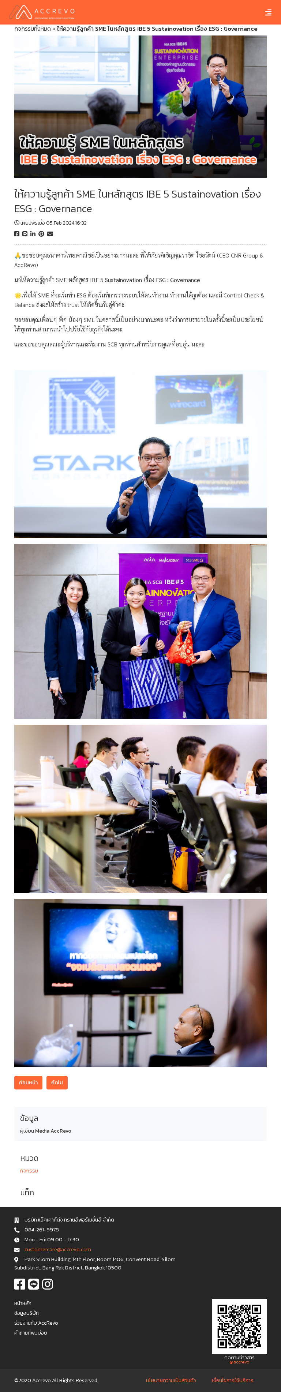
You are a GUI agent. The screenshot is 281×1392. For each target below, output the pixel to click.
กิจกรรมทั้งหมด (32, 28)
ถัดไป (57, 1082)
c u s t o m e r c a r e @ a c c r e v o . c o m (58, 1249)
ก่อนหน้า (28, 1082)
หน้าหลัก (22, 1303)
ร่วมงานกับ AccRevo (36, 1323)
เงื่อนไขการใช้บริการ (233, 1380)
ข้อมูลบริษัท (26, 1313)
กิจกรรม (29, 1171)
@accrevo (239, 1361)
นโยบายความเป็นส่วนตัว (171, 1380)
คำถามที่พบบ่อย (30, 1333)
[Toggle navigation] (263, 12)
